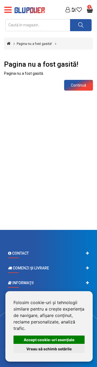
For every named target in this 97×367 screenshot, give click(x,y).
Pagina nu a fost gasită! (34, 44)
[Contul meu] (67, 10)
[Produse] (8, 10)
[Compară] (73, 10)
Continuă (78, 85)
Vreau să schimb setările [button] (49, 349)
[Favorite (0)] (79, 10)
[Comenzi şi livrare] (48, 268)
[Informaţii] (48, 283)
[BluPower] (31, 10)
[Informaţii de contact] (48, 253)
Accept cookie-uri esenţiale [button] (49, 339)
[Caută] (81, 25)
